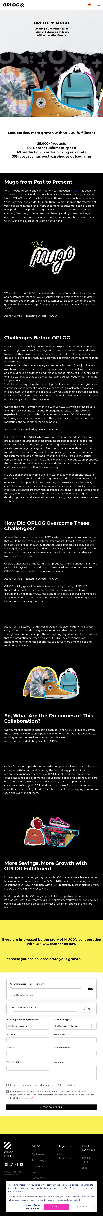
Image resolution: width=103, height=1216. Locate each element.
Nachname (59, 1034)
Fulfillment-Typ (61, 1019)
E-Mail (9, 1047)
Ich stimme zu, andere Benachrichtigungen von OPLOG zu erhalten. (42, 1085)
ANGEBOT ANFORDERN (52, 1107)
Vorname (10, 1034)
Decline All (82, 1206)
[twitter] (11, 1164)
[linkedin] (6, 1164)
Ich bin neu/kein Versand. (23, 995)
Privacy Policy (18, 1191)
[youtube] (21, 1164)
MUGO (75, 190)
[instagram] (16, 1164)
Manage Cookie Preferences (33, 1207)
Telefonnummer (62, 1047)
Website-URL (12, 1062)
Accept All (56, 1206)
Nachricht (59, 1062)
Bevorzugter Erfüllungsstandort (22, 1019)
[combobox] (55, 1026)
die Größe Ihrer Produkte (23, 1007)
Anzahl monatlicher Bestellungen (26, 984)
